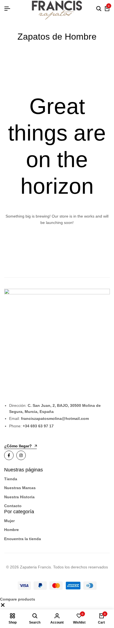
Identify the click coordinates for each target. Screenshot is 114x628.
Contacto (13, 506)
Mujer (9, 521)
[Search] (99, 8)
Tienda (10, 479)
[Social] (9, 455)
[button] (3, 606)
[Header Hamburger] (7, 9)
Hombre (11, 529)
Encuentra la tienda (22, 539)
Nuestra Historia (19, 497)
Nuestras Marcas (20, 488)
